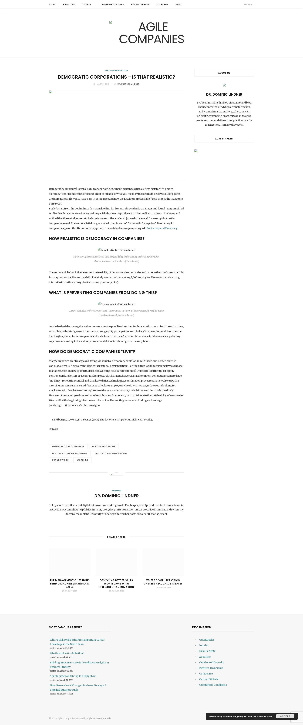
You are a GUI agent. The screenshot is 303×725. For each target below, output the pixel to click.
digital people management (69, 453)
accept (285, 716)
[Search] (240, 4)
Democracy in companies (68, 446)
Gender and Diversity (211, 662)
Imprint (203, 645)
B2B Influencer (140, 4)
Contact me (206, 673)
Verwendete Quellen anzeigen (82, 405)
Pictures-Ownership (211, 668)
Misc (179, 4)
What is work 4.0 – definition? (67, 653)
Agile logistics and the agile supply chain (73, 676)
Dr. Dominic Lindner (128, 84)
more (269, 716)
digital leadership (103, 446)
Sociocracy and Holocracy (161, 228)
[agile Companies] (151, 33)
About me (69, 4)
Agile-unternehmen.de (99, 718)
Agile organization (116, 70)
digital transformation (111, 453)
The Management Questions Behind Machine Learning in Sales (70, 584)
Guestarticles (206, 639)
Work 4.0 (82, 460)
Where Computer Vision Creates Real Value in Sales (163, 582)
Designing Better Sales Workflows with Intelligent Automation (116, 584)
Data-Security (207, 651)
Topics (86, 4)
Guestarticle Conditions (213, 684)
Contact (163, 4)
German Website (208, 679)
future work (60, 460)
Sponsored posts (113, 4)
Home (52, 4)
